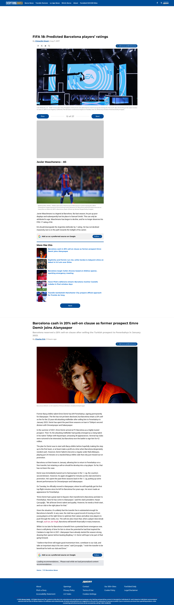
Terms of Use (88, 590)
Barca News (29, 3)
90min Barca (66, 3)
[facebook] (157, 3)
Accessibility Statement (45, 594)
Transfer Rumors (42, 3)
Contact (86, 586)
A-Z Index (67, 594)
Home (39, 570)
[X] (161, 3)
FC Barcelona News (50, 570)
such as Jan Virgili (51, 522)
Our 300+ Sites (110, 586)
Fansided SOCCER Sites (88, 3)
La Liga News (55, 3)
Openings (67, 586)
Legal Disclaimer (131, 590)
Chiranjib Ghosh (42, 41)
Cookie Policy (109, 590)
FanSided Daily (130, 586)
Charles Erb (40, 339)
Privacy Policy (69, 590)
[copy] (49, 45)
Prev (43, 116)
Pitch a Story (41, 590)
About (75, 3)
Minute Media (26, 599)
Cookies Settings (89, 594)
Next (98, 116)
